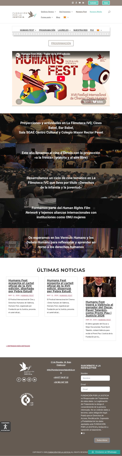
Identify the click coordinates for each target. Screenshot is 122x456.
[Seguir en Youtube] (24, 379)
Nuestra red (81, 30)
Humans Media (96, 12)
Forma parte (46, 17)
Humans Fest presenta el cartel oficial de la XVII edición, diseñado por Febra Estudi (21, 286)
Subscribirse (102, 440)
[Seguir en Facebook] (19, 379)
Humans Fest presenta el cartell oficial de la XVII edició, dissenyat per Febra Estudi (60, 286)
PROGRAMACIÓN (61, 43)
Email (83, 384)
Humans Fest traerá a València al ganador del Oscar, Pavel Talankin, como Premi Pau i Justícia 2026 (99, 308)
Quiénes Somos (47, 12)
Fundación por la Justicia (59, 452)
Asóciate (93, 3)
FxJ (92, 30)
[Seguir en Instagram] (29, 379)
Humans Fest (81, 12)
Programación (47, 30)
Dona (106, 3)
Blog (58, 17)
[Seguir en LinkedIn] (34, 379)
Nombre (84, 373)
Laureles (63, 30)
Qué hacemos (65, 12)
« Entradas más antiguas (18, 346)
